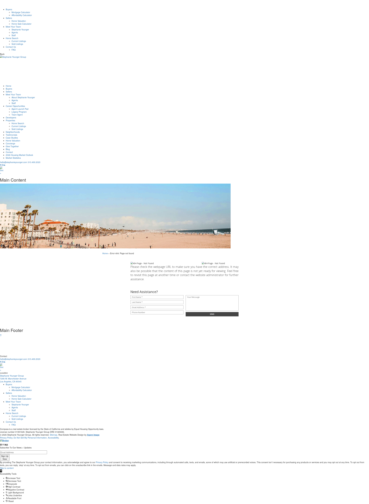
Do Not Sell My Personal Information (30, 437)
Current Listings (19, 41)
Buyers (9, 9)
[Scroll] (1, 335)
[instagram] (2, 165)
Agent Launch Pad (20, 108)
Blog (8, 149)
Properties (10, 120)
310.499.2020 (34, 162)
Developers (11, 117)
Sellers (9, 18)
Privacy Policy (6, 437)
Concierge (10, 143)
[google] (184, 170)
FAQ (14, 49)
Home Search (12, 38)
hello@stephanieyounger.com (13, 162)
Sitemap (53, 434)
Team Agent (17, 114)
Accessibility (53, 437)
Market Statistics (13, 157)
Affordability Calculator (22, 15)
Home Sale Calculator (21, 23)
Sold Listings (17, 43)
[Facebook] (0, 165)
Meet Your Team (13, 26)
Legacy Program (19, 111)
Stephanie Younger (20, 29)
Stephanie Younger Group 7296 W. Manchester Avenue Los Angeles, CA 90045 (13, 378)
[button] (1, 470)
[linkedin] (4, 165)
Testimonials (11, 134)
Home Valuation (19, 20)
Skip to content (7, 468)
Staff (14, 35)
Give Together (12, 146)
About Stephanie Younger (23, 97)
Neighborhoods (13, 131)
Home (8, 85)
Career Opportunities (15, 106)
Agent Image (93, 434)
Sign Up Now (4, 457)
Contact (9, 152)
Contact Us (11, 46)
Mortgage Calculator (21, 12)
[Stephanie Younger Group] (184, 4)
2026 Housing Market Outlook (19, 155)
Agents (15, 32)
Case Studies (12, 137)
